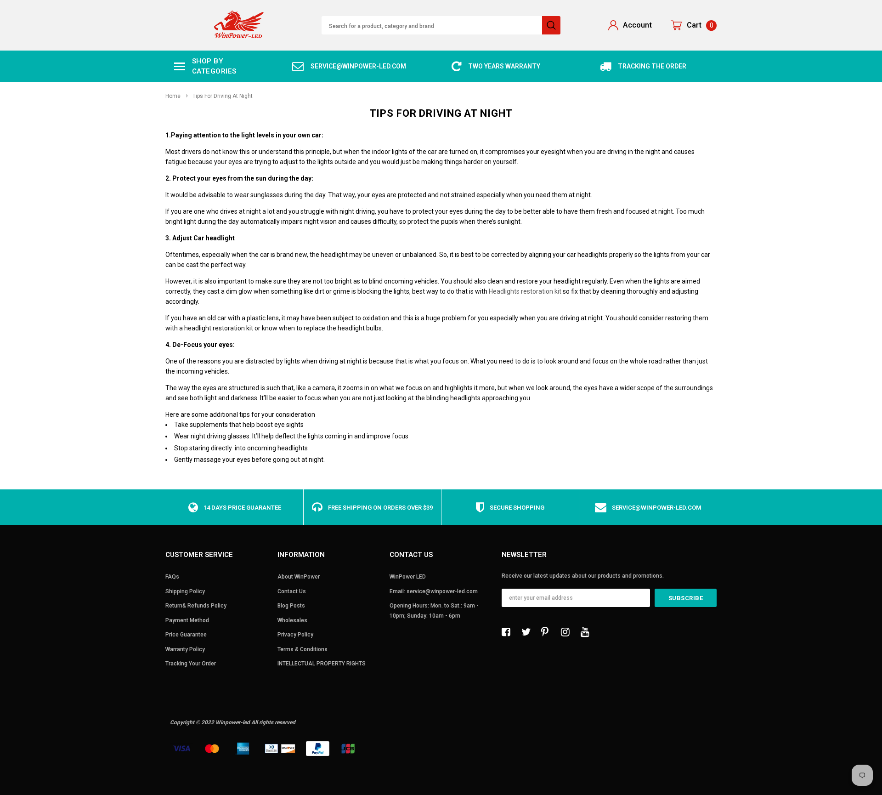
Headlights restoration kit (525, 291)
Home (173, 96)
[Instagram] (568, 631)
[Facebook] (508, 631)
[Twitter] (528, 631)
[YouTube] (587, 631)
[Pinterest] (548, 631)
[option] (349, 66)
